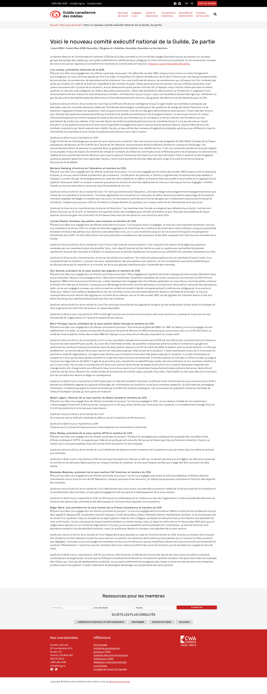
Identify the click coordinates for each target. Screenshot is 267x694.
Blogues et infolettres (112, 48)
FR (192, 3)
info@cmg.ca (77, 3)
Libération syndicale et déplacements (100, 622)
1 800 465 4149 (59, 3)
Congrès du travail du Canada (110, 669)
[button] (207, 3)
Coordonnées (94, 3)
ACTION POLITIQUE (161, 622)
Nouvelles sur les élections (152, 48)
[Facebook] (175, 3)
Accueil (54, 25)
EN (186, 3)
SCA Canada (100, 644)
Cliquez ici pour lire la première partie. (169, 63)
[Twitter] (179, 3)
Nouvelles (92, 48)
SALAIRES (184, 622)
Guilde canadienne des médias (79, 14)
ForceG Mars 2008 (76, 48)
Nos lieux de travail (71, 25)
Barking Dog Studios (119, 681)
